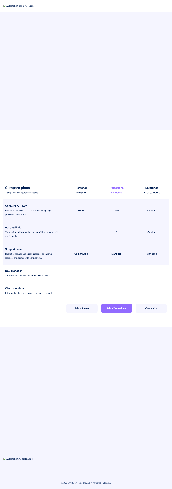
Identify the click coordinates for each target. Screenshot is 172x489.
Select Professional (116, 308)
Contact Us (151, 308)
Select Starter (82, 308)
